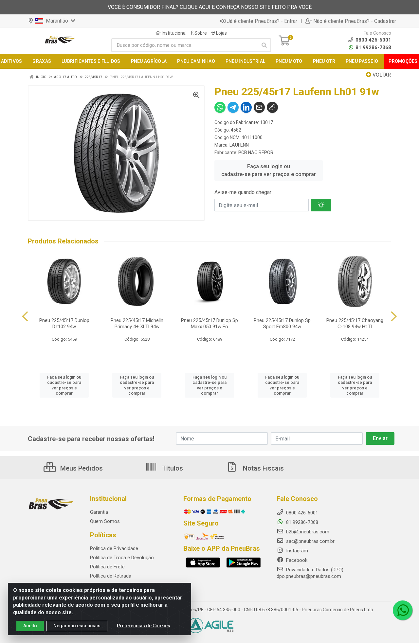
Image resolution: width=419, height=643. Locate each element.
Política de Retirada (110, 576)
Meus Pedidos (81, 468)
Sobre (200, 33)
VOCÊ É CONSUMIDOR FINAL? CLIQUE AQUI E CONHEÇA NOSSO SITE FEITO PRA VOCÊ (210, 7)
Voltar (381, 75)
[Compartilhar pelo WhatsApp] (220, 107)
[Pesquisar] (264, 45)
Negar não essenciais (76, 625)
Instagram (296, 551)
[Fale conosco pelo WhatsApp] (402, 610)
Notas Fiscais (262, 468)
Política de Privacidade (114, 548)
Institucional (174, 33)
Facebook (296, 560)
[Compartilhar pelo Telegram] (233, 107)
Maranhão (56, 21)
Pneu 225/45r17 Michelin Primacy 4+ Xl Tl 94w (137, 323)
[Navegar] (25, 316)
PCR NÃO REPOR (255, 152)
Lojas (221, 33)
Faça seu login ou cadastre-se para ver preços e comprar (268, 170)
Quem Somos (105, 521)
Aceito (30, 625)
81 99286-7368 (372, 47)
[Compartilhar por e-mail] (259, 107)
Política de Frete (107, 567)
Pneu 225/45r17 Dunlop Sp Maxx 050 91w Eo (209, 323)
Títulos (171, 468)
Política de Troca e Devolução (122, 558)
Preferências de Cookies (143, 625)
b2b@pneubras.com (307, 532)
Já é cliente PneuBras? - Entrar (262, 21)
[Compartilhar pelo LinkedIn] (246, 107)
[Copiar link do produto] (272, 107)
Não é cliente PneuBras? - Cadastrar (354, 21)
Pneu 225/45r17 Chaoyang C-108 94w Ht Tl (354, 323)
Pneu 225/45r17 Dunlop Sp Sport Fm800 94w (282, 323)
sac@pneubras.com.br (310, 541)
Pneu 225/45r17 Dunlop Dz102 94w (64, 323)
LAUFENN (239, 145)
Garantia (99, 512)
